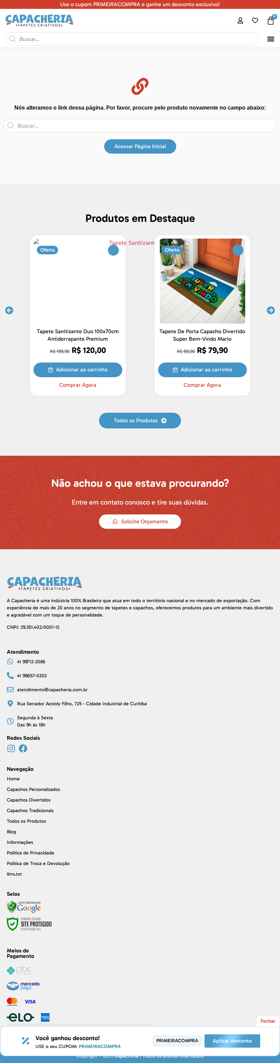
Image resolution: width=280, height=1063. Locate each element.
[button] (271, 39)
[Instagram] (11, 748)
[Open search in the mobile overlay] (131, 39)
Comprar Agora (77, 385)
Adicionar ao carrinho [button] (82, 369)
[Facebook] (23, 748)
